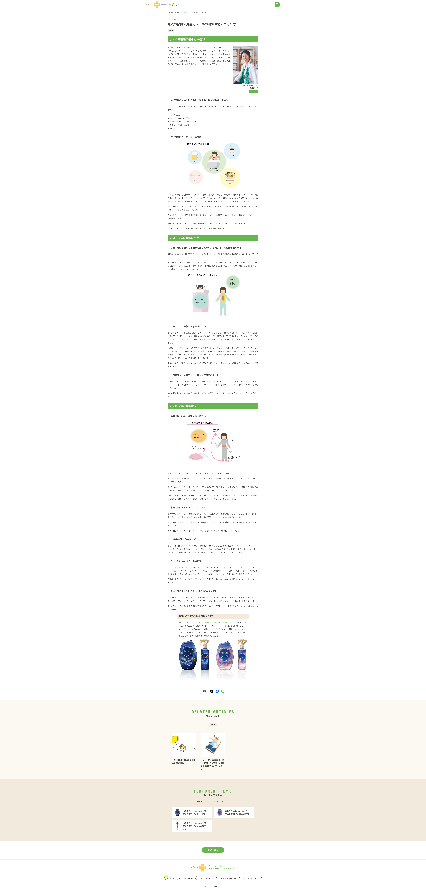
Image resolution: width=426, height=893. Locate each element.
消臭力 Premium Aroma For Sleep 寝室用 (215, 622)
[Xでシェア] (211, 691)
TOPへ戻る (213, 850)
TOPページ (171, 12)
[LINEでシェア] (222, 691)
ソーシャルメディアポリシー (251, 878)
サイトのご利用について (208, 878)
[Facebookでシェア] (217, 691)
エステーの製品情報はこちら (187, 878)
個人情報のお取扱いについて (229, 878)
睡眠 (171, 30)
